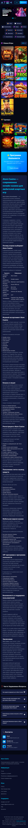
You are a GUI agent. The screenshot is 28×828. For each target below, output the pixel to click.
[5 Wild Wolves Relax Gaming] (7, 72)
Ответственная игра (6, 778)
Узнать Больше (14, 168)
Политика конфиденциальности (9, 776)
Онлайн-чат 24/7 (5, 802)
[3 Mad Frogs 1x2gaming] (20, 72)
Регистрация (23, 2)
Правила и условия (6, 773)
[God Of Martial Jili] (20, 54)
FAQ (2, 806)
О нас (2, 771)
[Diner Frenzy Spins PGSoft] (7, 89)
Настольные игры (5, 789)
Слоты (2, 786)
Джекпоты (3, 793)
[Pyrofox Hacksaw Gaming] (7, 54)
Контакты (3, 809)
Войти (17, 2)
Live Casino (4, 791)
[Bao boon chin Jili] (7, 107)
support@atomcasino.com (7, 804)
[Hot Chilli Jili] (20, 89)
